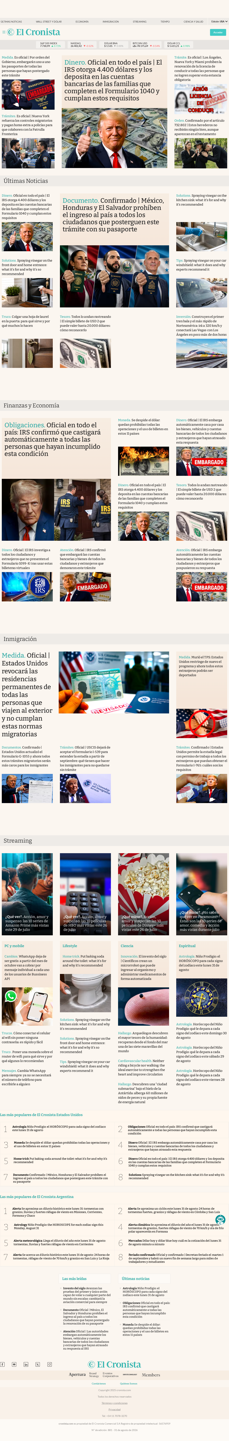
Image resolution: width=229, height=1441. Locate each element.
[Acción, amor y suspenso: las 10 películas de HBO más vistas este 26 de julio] (85, 894)
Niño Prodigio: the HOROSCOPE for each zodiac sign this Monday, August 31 (58, 1226)
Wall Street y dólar (49, 21)
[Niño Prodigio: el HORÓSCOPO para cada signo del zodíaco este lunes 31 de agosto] (201, 997)
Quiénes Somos (128, 1383)
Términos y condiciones (115, 1403)
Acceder (218, 32)
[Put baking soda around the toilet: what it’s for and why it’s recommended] (85, 993)
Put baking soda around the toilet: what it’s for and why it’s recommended (60, 1160)
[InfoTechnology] (130, 1375)
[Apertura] (77, 1375)
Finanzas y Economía (31, 405)
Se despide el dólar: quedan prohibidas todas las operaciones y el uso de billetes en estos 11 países (62, 1144)
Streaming (140, 21)
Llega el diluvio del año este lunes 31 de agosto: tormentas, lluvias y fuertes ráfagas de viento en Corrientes (60, 1242)
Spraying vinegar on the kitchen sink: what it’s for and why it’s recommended (177, 1176)
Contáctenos (99, 1383)
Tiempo (165, 21)
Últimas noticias (11, 21)
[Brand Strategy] (94, 1375)
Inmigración (111, 21)
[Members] (151, 1375)
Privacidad (115, 1409)
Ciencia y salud (193, 21)
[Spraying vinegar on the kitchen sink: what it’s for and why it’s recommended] (201, 236)
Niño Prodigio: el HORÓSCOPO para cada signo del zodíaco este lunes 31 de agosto (59, 1128)
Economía (82, 21)
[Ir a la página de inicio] (33, 32)
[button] (220, 1220)
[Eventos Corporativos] (110, 1375)
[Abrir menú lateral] (4, 32)
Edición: (217, 21)
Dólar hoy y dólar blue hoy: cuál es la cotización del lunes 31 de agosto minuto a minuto (174, 1242)
